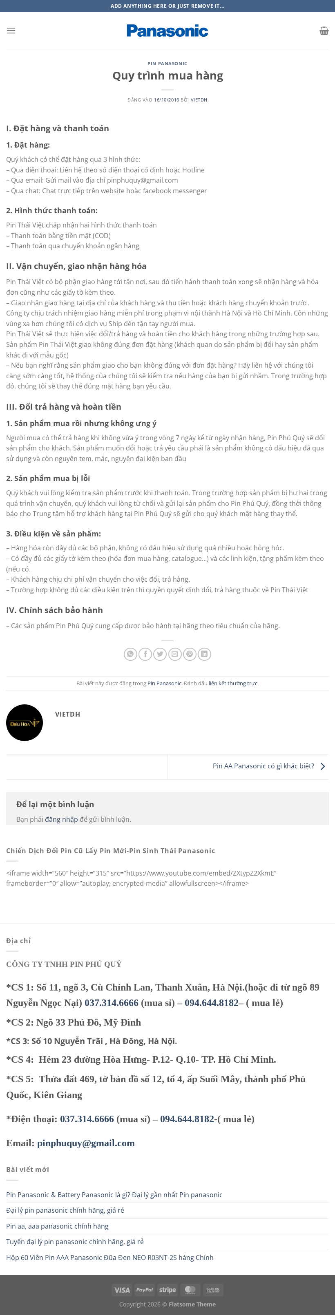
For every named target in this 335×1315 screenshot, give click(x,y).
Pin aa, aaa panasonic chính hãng (57, 1226)
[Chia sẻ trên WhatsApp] (130, 654)
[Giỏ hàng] (324, 31)
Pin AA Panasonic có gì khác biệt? (264, 766)
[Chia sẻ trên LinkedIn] (204, 654)
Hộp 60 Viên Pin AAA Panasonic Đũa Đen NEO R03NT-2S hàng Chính (110, 1257)
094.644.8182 (212, 1002)
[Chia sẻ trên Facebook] (145, 654)
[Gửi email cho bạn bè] (175, 654)
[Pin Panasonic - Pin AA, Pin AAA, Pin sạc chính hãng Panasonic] (167, 30)
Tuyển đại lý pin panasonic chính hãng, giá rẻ (75, 1241)
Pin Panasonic (167, 63)
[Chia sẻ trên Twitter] (160, 654)
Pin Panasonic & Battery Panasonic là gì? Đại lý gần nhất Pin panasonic (114, 1194)
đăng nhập (61, 819)
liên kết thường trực (233, 683)
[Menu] (11, 30)
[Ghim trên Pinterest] (190, 654)
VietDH (199, 100)
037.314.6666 (111, 1002)
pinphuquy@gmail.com (86, 1143)
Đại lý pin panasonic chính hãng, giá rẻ (65, 1210)
